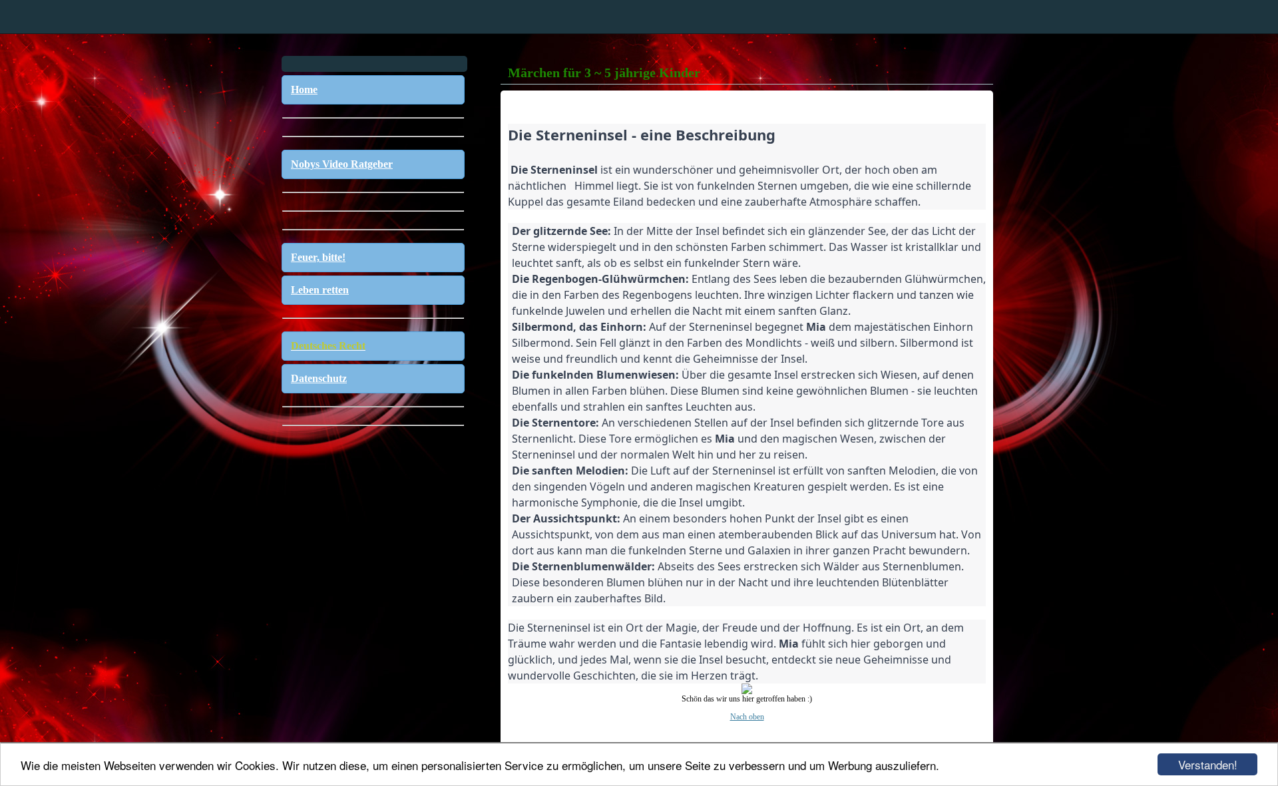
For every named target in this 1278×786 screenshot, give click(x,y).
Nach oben (747, 716)
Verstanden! (1207, 764)
